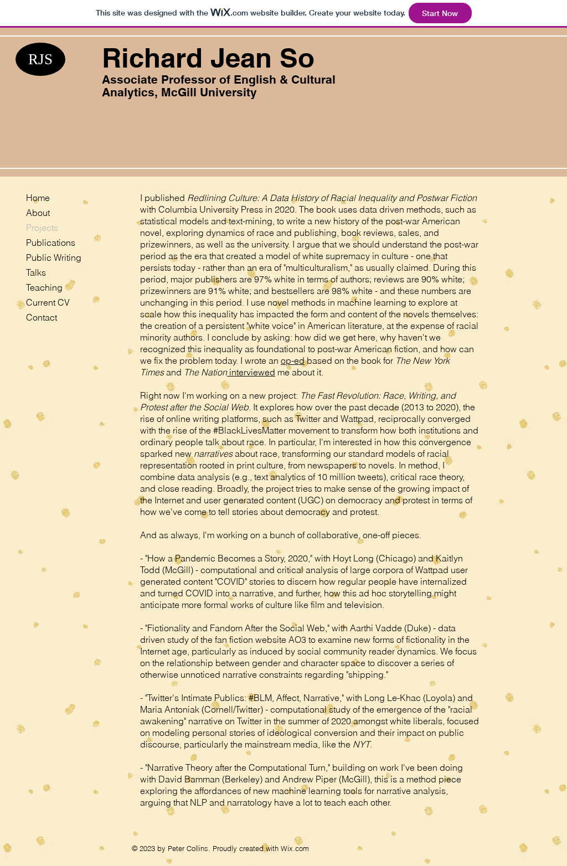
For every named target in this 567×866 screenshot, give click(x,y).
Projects (42, 227)
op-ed (293, 360)
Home (38, 197)
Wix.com (295, 848)
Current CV (48, 302)
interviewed (251, 372)
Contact (41, 317)
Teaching (44, 287)
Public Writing (53, 257)
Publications (50, 242)
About (38, 212)
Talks (36, 272)
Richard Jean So (208, 58)
